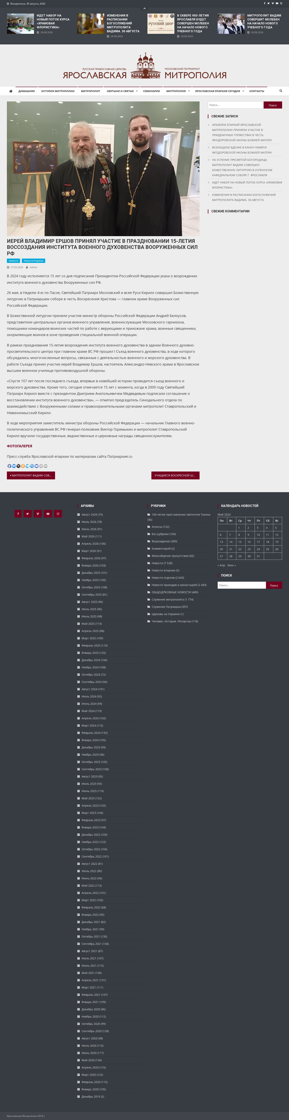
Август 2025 (89, 602)
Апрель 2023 (90, 805)
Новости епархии (163, 570)
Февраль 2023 (91, 820)
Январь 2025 (90, 653)
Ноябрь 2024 (90, 667)
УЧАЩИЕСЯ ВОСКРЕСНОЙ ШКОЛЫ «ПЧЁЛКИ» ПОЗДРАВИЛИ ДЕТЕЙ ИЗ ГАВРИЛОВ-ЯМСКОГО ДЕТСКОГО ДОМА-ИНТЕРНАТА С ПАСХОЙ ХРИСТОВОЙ (177, 475)
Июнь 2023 (89, 791)
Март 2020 (89, 1075)
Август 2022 (89, 864)
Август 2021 (89, 951)
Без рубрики (160, 534)
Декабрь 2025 (91, 573)
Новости (13, 260)
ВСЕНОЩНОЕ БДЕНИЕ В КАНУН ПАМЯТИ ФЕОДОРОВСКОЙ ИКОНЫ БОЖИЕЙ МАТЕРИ (242, 150)
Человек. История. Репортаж (171, 621)
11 (267, 535)
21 (230, 549)
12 (276, 535)
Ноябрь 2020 (90, 1016)
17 (258, 542)
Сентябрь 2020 (92, 1031)
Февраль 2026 (91, 558)
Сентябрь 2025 (92, 594)
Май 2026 (88, 536)
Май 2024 (88, 711)
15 (239, 542)
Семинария (151, 91)
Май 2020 (88, 1060)
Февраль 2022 (91, 907)
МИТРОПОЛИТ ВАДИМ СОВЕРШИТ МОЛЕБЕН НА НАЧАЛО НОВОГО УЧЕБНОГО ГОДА (264, 21)
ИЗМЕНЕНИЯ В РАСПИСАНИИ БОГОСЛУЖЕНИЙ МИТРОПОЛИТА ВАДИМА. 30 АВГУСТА (123, 23)
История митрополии (58, 91)
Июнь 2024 (89, 704)
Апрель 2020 (90, 1067)
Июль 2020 (89, 1045)
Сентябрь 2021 (92, 944)
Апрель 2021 (90, 980)
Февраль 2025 (91, 645)
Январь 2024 (90, 740)
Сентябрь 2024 (92, 682)
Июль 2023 (89, 784)
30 (249, 556)
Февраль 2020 (91, 1082)
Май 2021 (88, 973)
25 (267, 549)
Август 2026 (89, 514)
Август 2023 (89, 776)
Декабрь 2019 (91, 1096)
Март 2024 (89, 725)
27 (221, 556)
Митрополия (176, 91)
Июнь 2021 (89, 965)
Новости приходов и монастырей (174, 585)
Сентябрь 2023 (92, 769)
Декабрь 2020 (91, 1009)
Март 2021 (89, 987)
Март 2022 (89, 900)
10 (258, 535)
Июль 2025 (89, 609)
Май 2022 (88, 885)
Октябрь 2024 (91, 674)
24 (258, 549)
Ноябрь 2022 (90, 842)
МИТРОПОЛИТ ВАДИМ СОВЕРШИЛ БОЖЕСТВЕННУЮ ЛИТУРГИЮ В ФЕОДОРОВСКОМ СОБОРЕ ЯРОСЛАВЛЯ (33, 475)
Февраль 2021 (91, 995)
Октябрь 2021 (91, 936)
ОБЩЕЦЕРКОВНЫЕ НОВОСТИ (171, 592)
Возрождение (161, 541)
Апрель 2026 (90, 543)
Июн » (231, 565)
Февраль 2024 (91, 733)
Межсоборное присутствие (170, 556)
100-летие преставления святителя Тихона (181, 514)
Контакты (256, 91)
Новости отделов (33, 260)
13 (221, 542)
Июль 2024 (89, 696)
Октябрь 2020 (91, 1024)
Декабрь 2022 (91, 834)
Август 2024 (89, 689)
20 (221, 549)
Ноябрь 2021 (90, 929)
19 (276, 542)
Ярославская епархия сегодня (217, 91)
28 (230, 556)
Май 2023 (88, 798)
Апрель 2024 (90, 718)
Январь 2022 (90, 914)
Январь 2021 (90, 1002)
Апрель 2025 (90, 631)
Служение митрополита (168, 599)
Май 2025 (88, 623)
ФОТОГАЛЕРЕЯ (19, 446)
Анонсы (157, 527)
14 (230, 542)
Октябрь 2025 (91, 587)
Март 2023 (89, 813)
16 (249, 542)
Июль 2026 (89, 522)
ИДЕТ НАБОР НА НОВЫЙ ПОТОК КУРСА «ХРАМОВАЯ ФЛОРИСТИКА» (53, 21)
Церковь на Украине (166, 614)
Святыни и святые (120, 91)
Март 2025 (89, 638)
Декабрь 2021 (91, 922)
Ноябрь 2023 (90, 754)
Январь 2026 (90, 565)
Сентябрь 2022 (92, 856)
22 (239, 549)
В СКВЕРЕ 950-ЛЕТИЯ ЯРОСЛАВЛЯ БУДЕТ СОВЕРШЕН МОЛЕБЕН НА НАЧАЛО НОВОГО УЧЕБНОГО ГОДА (193, 23)
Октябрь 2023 (91, 762)
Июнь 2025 (89, 616)
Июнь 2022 (89, 878)
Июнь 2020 (89, 1053)
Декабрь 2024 (91, 660)
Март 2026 (89, 551)
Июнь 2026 (89, 529)
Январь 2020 (90, 1089)
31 (258, 556)
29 (239, 556)
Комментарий (161, 548)
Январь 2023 (90, 827)
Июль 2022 (89, 871)
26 (276, 549)
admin (33, 267)
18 (267, 542)
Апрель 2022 (90, 893)
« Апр (221, 565)
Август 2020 (89, 1038)
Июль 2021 (89, 958)
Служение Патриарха (166, 607)
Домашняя (26, 91)
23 (249, 549)
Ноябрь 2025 (90, 580)
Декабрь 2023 (91, 747)
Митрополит (90, 91)
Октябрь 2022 (91, 849)
